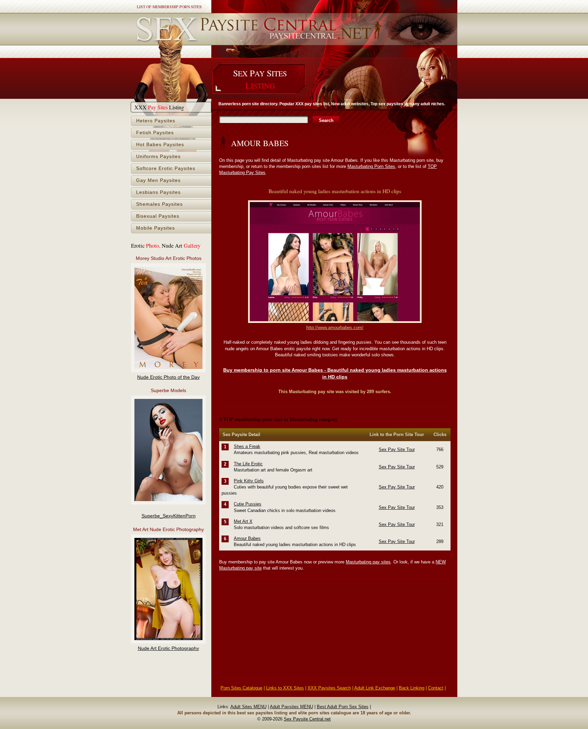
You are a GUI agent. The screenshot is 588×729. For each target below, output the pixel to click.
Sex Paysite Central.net (307, 719)
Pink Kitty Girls (249, 480)
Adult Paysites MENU (291, 706)
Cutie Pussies (247, 504)
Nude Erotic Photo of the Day (168, 377)
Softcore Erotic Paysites (165, 168)
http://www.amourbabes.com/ (334, 327)
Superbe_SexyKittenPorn (169, 515)
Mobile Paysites (155, 228)
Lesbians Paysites (158, 192)
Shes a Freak (247, 446)
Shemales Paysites (159, 204)
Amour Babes (247, 538)
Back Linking (411, 688)
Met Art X (243, 521)
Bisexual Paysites (157, 216)
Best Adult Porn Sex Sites (343, 706)
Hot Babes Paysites (160, 144)
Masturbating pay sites (368, 561)
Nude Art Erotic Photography (168, 648)
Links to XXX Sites (285, 688)
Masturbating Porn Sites (371, 166)
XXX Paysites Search (329, 688)
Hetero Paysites (155, 120)
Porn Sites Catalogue (241, 688)
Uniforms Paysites (158, 156)
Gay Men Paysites (158, 180)
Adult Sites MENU (248, 706)
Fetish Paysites (155, 132)
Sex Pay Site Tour (397, 449)
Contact (435, 688)
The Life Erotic (248, 463)
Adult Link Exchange (374, 688)
